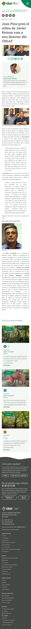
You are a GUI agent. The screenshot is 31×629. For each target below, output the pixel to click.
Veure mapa (5, 517)
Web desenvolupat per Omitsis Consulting (10, 529)
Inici (3, 10)
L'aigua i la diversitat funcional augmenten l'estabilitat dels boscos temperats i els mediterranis (15, 444)
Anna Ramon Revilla (10, 79)
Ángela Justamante (9, 351)
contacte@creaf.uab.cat (8, 524)
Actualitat (9, 10)
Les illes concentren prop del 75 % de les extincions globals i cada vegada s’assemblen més (15, 402)
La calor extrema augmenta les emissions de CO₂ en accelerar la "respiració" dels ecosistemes (15, 359)
